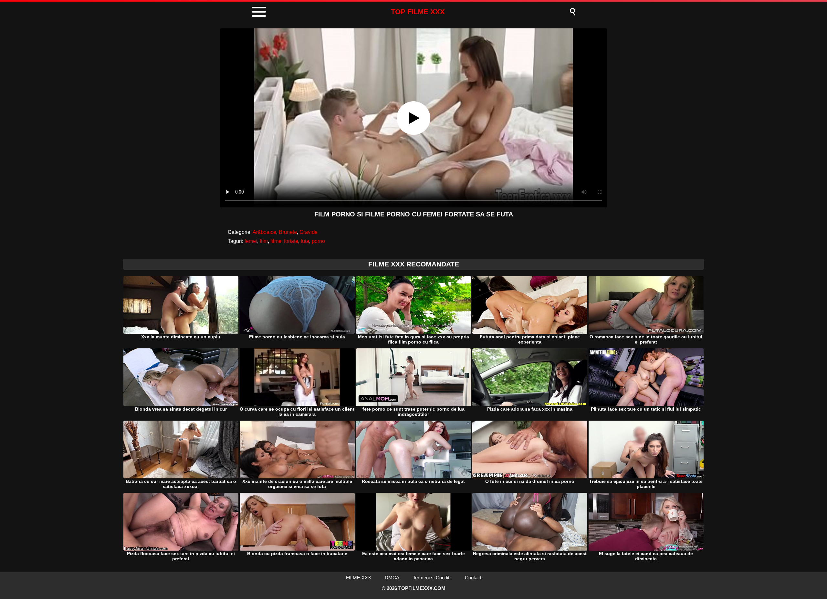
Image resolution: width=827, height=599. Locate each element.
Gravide (308, 232)
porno (318, 241)
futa (305, 241)
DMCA (392, 577)
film (264, 241)
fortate (291, 241)
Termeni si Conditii (432, 577)
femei (251, 241)
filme (275, 241)
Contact (473, 577)
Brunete (288, 232)
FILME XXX (358, 577)
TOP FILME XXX (418, 12)
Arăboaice (264, 232)
